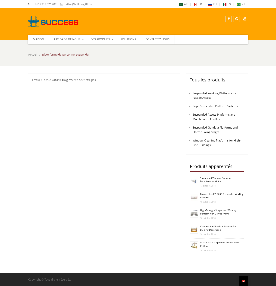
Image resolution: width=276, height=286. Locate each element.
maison (38, 39)
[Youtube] (245, 19)
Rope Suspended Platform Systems (215, 106)
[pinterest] (237, 19)
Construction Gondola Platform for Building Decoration (218, 228)
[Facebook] (228, 19)
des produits (100, 39)
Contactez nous (158, 39)
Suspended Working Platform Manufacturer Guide (215, 179)
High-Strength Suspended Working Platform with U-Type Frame (218, 212)
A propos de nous (67, 39)
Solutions (128, 39)
